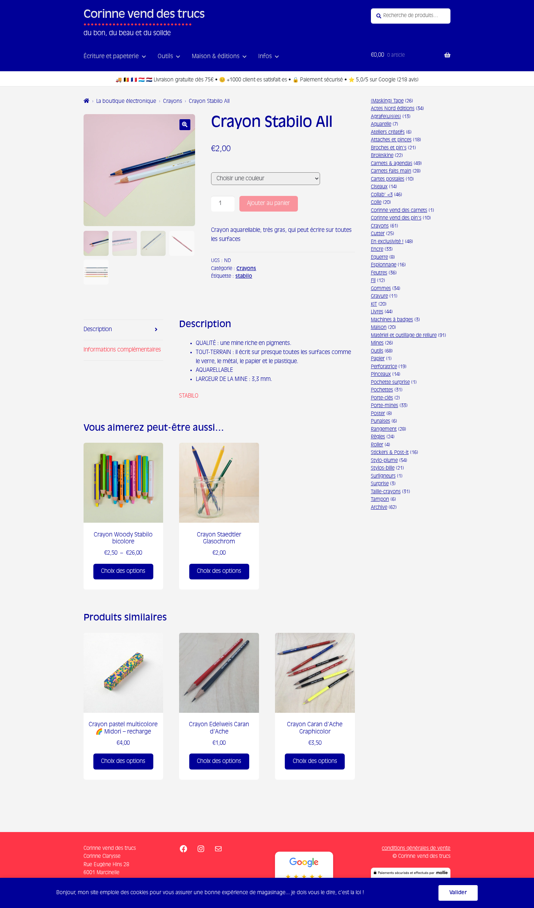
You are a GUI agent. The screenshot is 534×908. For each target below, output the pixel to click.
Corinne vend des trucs (144, 14)
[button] (184, 124)
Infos (265, 57)
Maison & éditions (215, 57)
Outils (165, 57)
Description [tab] (98, 329)
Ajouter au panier (268, 203)
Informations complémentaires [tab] (122, 350)
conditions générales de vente (416, 848)
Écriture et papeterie (111, 57)
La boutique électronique (126, 101)
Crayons (172, 101)
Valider (458, 892)
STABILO (188, 396)
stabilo (243, 276)
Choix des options (123, 571)
